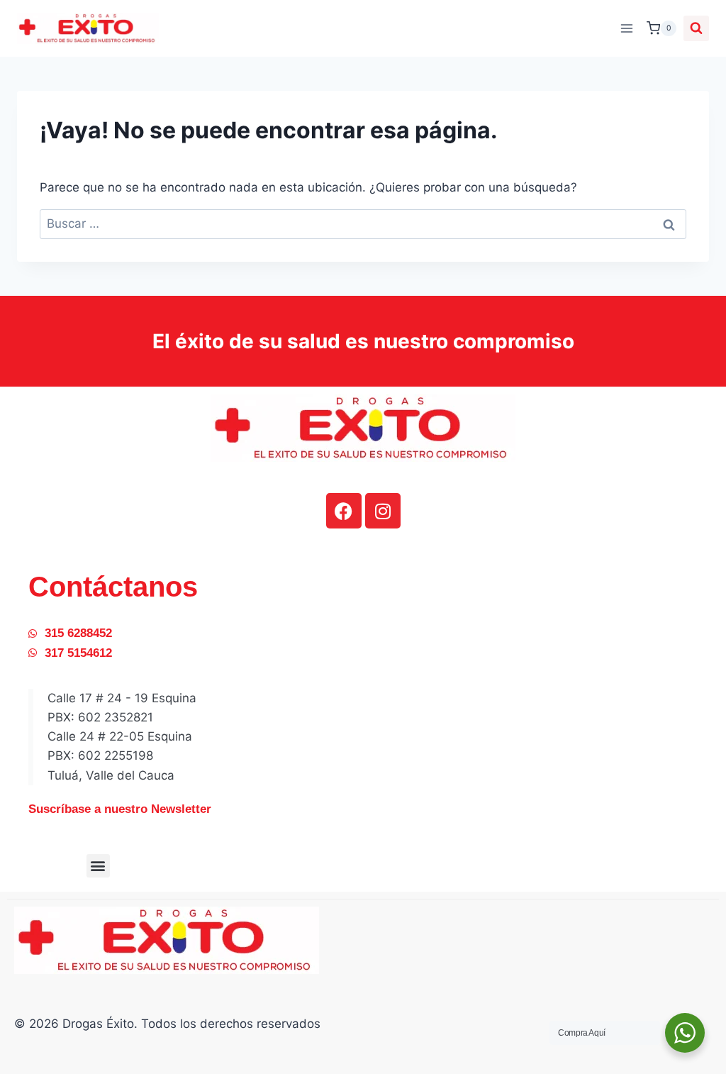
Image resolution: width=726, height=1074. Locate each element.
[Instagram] (383, 510)
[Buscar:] (363, 223)
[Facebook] (344, 510)
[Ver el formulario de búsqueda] (696, 28)
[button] (98, 866)
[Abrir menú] (626, 28)
